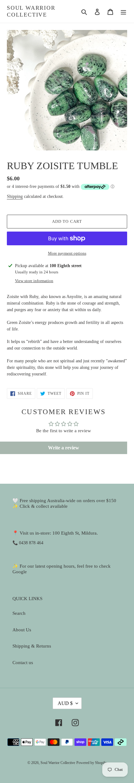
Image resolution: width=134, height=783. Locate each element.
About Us (21, 629)
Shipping (15, 196)
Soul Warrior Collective (31, 11)
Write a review (63, 447)
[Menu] (123, 11)
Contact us (22, 662)
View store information (34, 280)
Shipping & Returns (31, 646)
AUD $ (65, 703)
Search (19, 613)
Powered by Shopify (91, 763)
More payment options (67, 253)
